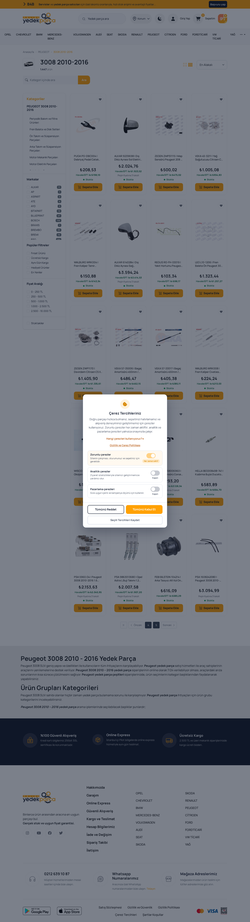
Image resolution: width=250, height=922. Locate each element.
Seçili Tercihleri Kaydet (125, 520)
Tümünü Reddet (106, 509)
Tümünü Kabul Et (144, 509)
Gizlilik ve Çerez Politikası (125, 445)
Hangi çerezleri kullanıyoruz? (124, 438)
